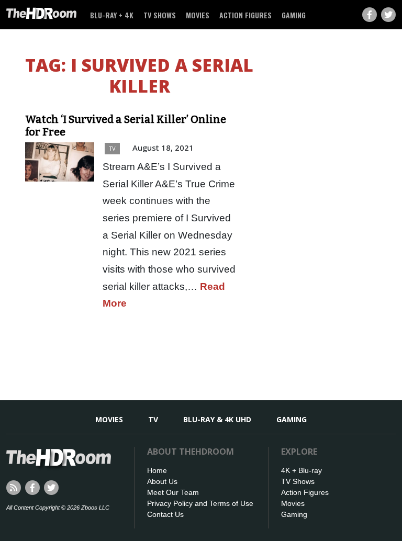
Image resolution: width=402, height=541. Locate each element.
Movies (197, 14)
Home (157, 470)
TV (112, 148)
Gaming (294, 14)
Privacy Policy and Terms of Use (200, 503)
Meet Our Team (173, 492)
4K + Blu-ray (301, 470)
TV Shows (159, 14)
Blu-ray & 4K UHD (217, 419)
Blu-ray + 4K (111, 14)
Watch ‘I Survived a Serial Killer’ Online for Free (125, 125)
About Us (162, 481)
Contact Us (165, 514)
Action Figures (245, 14)
